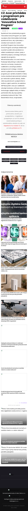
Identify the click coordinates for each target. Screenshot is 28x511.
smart (14, 163)
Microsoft (6, 161)
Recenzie (20, 10)
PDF (24, 1)
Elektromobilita (18, 1)
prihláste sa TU (17, 128)
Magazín (4, 10)
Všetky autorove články (14, 146)
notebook (22, 161)
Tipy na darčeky (12, 10)
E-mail (20, 28)
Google (14, 161)
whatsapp (15, 28)
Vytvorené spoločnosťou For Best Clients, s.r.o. (14, 493)
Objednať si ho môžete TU (12, 126)
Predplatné (10, 1)
